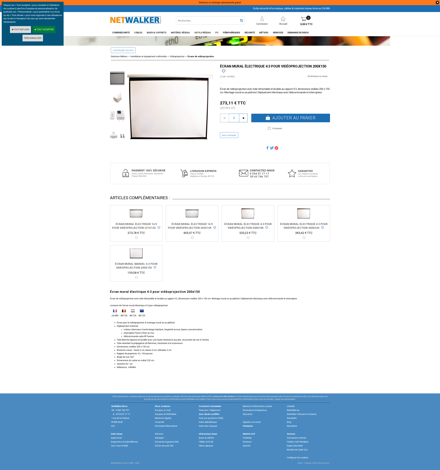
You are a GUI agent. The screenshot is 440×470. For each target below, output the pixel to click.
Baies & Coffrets (156, 32)
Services (278, 32)
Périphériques (231, 32)
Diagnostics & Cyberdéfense (124, 442)
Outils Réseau (202, 32)
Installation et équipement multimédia (148, 56)
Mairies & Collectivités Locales (257, 406)
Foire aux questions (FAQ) (211, 418)
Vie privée (159, 422)
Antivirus (159, 434)
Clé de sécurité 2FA (164, 446)
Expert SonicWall (295, 446)
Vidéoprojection (177, 56)
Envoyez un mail (162, 410)
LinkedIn (291, 406)
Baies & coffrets (206, 438)
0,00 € (306, 24)
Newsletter (292, 426)
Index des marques (208, 426)
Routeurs (247, 442)
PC (216, 32)
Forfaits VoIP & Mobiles (298, 442)
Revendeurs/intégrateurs (255, 410)
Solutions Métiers (119, 56)
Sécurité (249, 32)
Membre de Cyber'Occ (297, 450)
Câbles (138, 32)
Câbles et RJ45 (206, 442)
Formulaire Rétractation (166, 426)
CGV (113, 426)
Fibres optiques (206, 446)
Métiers (263, 32)
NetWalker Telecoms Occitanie (301, 414)
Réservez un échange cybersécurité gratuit (220, 2)
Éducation (247, 414)
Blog (289, 422)
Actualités (292, 418)
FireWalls (247, 438)
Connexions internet (296, 438)
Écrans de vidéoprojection (201, 56)
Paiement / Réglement (209, 410)
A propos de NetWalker (165, 414)
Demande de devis (298, 32)
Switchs (246, 446)
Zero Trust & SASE (119, 446)
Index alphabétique (208, 422)
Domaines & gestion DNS (167, 442)
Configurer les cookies (297, 457)
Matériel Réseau (180, 32)
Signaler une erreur (252, 422)
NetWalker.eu (293, 410)
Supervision (116, 438)
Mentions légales (163, 418)
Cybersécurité (121, 32)
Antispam (159, 438)
